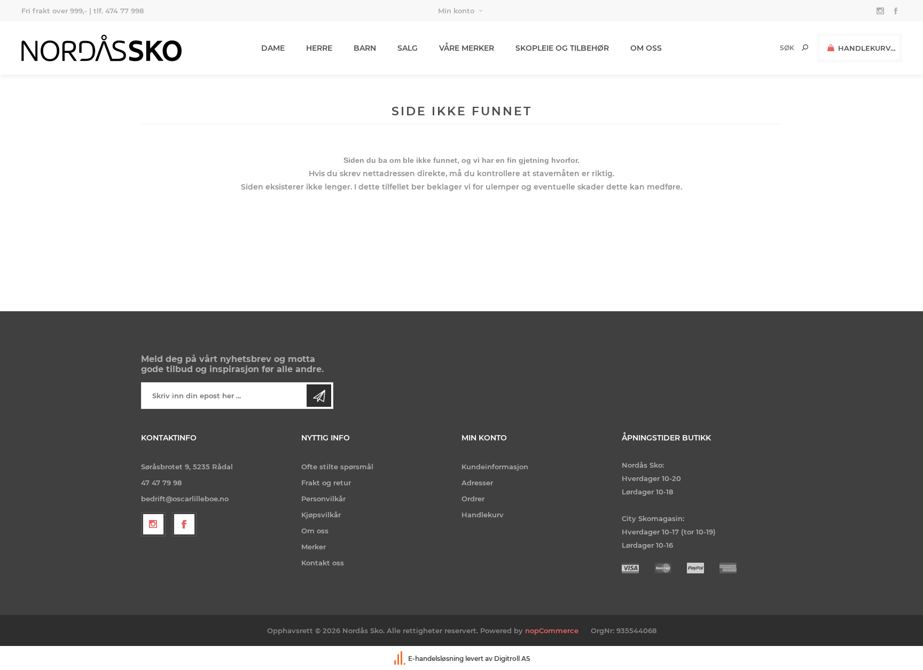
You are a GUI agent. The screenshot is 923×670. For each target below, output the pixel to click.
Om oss (314, 530)
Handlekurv (483, 514)
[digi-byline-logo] (400, 659)
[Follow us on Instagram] (153, 524)
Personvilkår (323, 498)
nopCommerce (551, 630)
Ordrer (473, 498)
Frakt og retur (326, 482)
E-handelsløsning (436, 659)
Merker (313, 546)
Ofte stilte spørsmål (337, 466)
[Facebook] (184, 524)
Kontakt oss (322, 562)
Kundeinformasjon (495, 466)
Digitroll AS (512, 659)
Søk (805, 47)
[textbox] (769, 48)
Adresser (477, 482)
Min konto (456, 10)
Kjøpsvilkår (321, 514)
